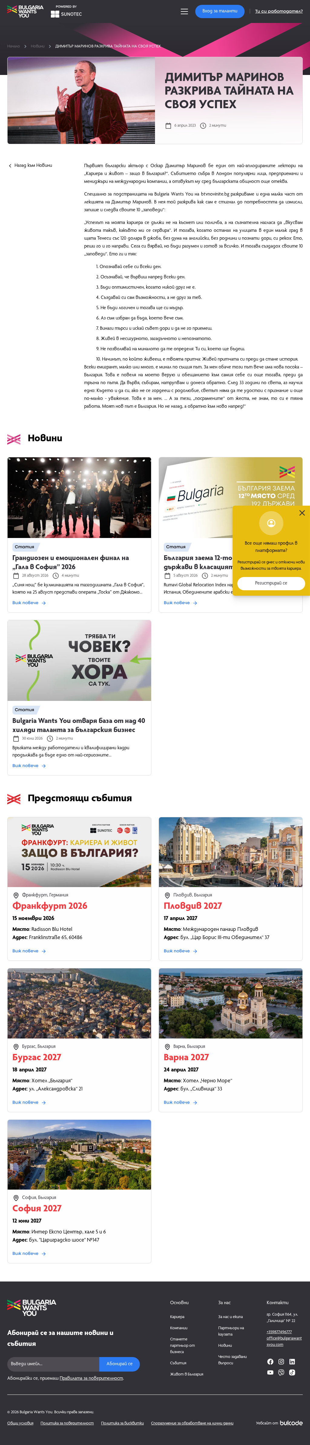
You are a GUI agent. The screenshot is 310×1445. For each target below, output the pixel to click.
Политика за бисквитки (122, 1423)
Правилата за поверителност (91, 1378)
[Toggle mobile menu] (184, 11)
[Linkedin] (292, 1361)
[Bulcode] (291, 1423)
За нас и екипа (230, 1317)
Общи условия (20, 1423)
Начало (13, 46)
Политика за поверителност (67, 1423)
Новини (38, 46)
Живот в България (186, 1374)
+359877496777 (279, 1332)
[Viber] (281, 1372)
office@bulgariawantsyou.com (284, 1341)
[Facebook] (270, 1361)
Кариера (177, 1317)
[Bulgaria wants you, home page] (73, 1308)
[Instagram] (281, 1361)
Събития (178, 1363)
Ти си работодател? (279, 11)
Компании (178, 1328)
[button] (220, 11)
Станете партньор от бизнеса (182, 1345)
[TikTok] (292, 1372)
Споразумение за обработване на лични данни (192, 1423)
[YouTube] (270, 1372)
